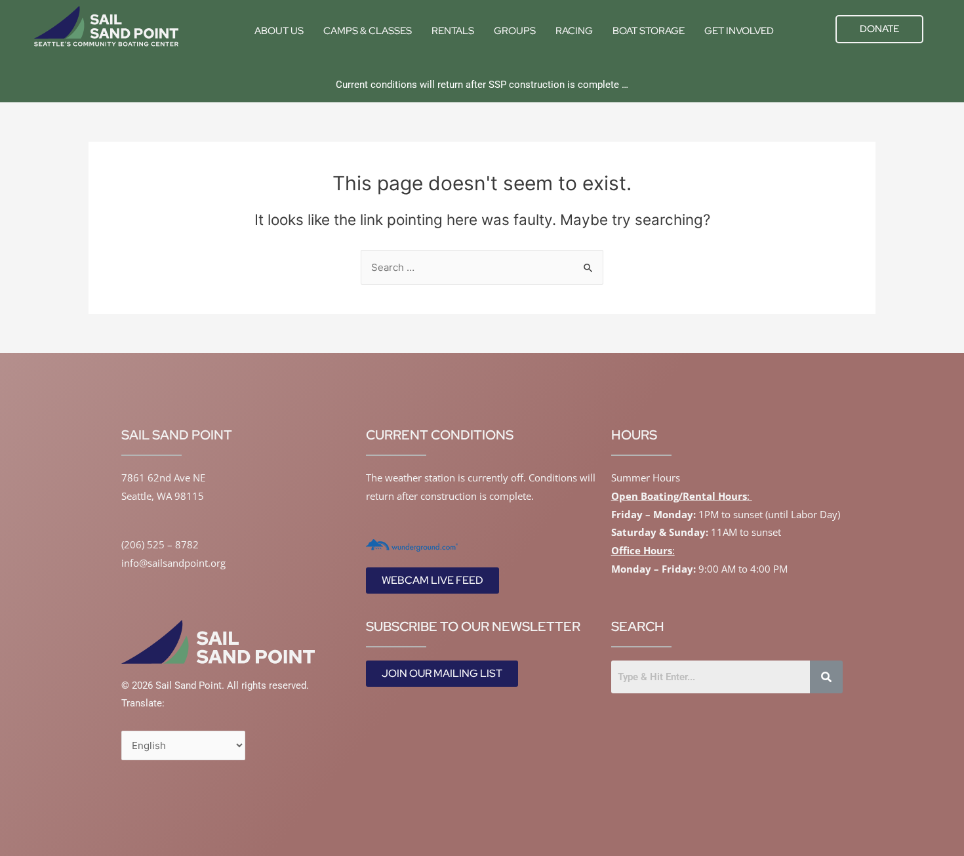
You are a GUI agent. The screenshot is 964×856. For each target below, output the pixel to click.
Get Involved (739, 30)
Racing (574, 30)
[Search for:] (482, 267)
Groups (515, 30)
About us (279, 30)
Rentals (453, 30)
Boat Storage (649, 30)
